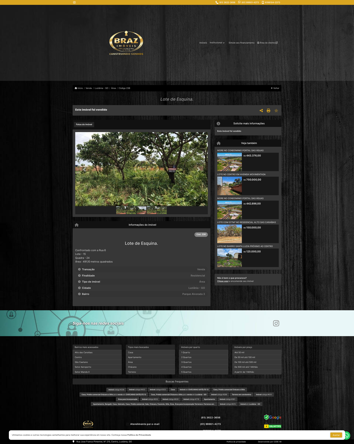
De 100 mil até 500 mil (245, 362)
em (194, 389)
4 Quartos (186, 367)
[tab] (84, 124)
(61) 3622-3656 (227, 2)
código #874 (228, 404)
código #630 (171, 399)
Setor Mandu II (82, 372)
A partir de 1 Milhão (244, 372)
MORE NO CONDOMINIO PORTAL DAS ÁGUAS (240, 150)
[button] (85, 169)
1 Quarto (185, 352)
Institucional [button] (216, 42)
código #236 (116, 390)
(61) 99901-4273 (250, 2)
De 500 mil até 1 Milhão (246, 367)
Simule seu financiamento (241, 42)
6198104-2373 (272, 2)
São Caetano (81, 362)
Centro (78, 357)
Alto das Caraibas (84, 352)
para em (114, 394)
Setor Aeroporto (83, 367)
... (154, 404)
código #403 (137, 389)
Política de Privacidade (139, 435)
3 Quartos (186, 362)
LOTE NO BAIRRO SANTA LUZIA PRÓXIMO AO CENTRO (245, 246)
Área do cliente (267, 42)
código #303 (158, 389)
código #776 (191, 399)
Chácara (132, 367)
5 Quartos (186, 372)
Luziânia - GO (101, 88)
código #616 (150, 399)
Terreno (132, 372)
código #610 (264, 394)
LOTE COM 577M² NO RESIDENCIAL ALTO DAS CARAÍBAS (246, 222)
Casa (130, 352)
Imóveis (203, 42)
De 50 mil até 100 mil (245, 357)
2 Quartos (186, 357)
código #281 (227, 399)
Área (113, 88)
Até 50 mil (239, 352)
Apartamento (134, 357)
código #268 (219, 394)
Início (80, 88)
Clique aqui (222, 281)
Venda (89, 88)
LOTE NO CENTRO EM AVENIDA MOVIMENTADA (241, 174)
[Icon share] (74, 2)
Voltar (276, 88)
